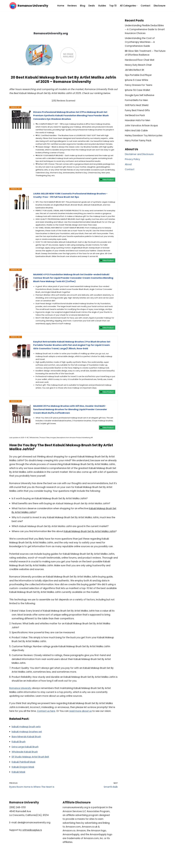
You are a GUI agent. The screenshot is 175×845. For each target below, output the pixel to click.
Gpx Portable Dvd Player (138, 75)
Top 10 (113, 5)
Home (60, 5)
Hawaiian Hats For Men (137, 120)
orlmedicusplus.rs (32, 830)
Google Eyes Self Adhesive (139, 95)
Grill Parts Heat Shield (136, 105)
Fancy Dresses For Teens (138, 85)
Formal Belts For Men (136, 100)
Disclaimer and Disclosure (139, 154)
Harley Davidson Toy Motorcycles (143, 135)
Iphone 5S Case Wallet (137, 90)
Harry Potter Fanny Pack (138, 140)
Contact (145, 5)
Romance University (20, 688)
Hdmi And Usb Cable (136, 130)
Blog (82, 5)
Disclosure (159, 5)
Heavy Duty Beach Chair (138, 65)
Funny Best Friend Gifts (137, 110)
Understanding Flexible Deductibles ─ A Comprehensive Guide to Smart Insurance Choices (145, 29)
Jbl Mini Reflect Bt (134, 70)
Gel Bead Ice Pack (135, 115)
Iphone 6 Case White (136, 80)
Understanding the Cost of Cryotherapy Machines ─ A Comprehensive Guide (140, 42)
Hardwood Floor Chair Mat (139, 60)
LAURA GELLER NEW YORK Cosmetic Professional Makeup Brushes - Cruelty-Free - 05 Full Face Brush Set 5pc (70, 195)
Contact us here (46, 711)
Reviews (72, 5)
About (128, 164)
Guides (102, 5)
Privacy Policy (132, 159)
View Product (108, 179)
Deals (91, 5)
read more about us (80, 711)
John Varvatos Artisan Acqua (141, 125)
